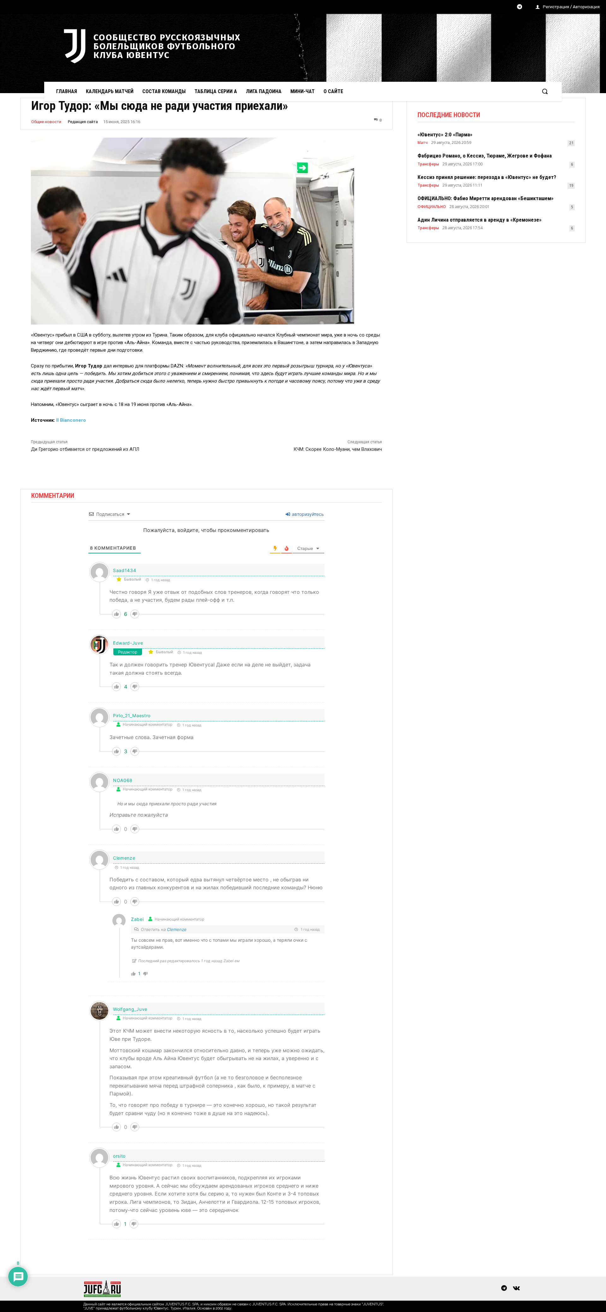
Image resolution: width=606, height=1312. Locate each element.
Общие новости (46, 122)
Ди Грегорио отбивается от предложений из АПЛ (85, 449)
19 (571, 185)
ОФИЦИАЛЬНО (432, 207)
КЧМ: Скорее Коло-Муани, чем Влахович (338, 449)
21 (571, 143)
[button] (544, 91)
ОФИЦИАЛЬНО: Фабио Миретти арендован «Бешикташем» (486, 198)
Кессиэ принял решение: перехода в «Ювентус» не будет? (487, 177)
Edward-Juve (128, 643)
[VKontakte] (516, 1288)
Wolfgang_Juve (130, 1009)
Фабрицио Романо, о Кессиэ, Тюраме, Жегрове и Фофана (485, 155)
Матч (423, 143)
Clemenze (124, 858)
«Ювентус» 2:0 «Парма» (445, 134)
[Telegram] (519, 7)
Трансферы (428, 164)
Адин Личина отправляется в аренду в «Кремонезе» (480, 220)
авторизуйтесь (307, 514)
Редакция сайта (83, 122)
